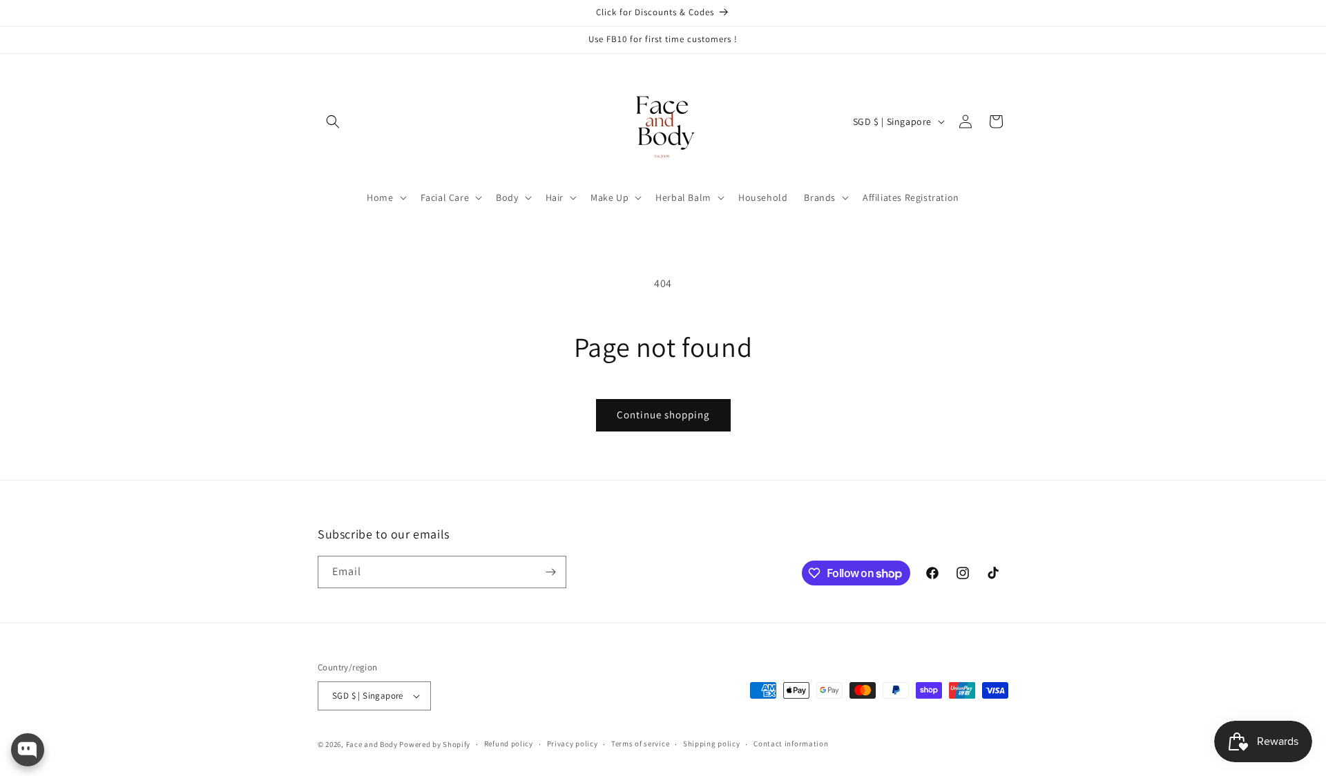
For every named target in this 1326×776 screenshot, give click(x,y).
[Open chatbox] (27, 749)
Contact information (790, 743)
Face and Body (372, 744)
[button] (333, 121)
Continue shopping (663, 414)
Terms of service (640, 743)
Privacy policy (572, 743)
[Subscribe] (550, 572)
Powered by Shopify (434, 744)
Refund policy (508, 743)
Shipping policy (711, 743)
